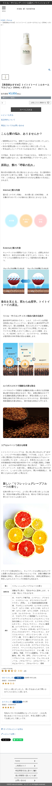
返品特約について (8, 120)
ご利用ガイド (20, 766)
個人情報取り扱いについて (26, 775)
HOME (3, 20)
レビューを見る (7, 115)
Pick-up (9, 20)
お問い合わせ (20, 780)
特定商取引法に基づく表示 (26, 771)
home (17, 761)
